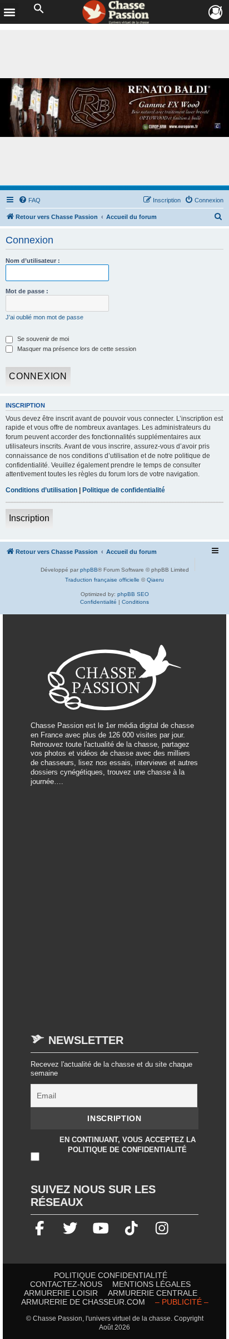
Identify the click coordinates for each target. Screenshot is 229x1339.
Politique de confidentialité (123, 490)
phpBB (89, 570)
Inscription (29, 518)
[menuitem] (29, 200)
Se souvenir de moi (42, 338)
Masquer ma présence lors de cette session (76, 348)
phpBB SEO (133, 594)
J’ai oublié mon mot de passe (44, 317)
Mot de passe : (27, 291)
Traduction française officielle (102, 580)
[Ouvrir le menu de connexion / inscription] (215, 12)
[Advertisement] (114, 905)
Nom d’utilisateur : (33, 260)
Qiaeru (155, 580)
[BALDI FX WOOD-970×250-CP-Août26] (114, 107)
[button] (38, 9)
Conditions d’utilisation (41, 490)
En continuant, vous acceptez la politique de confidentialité (127, 1145)
